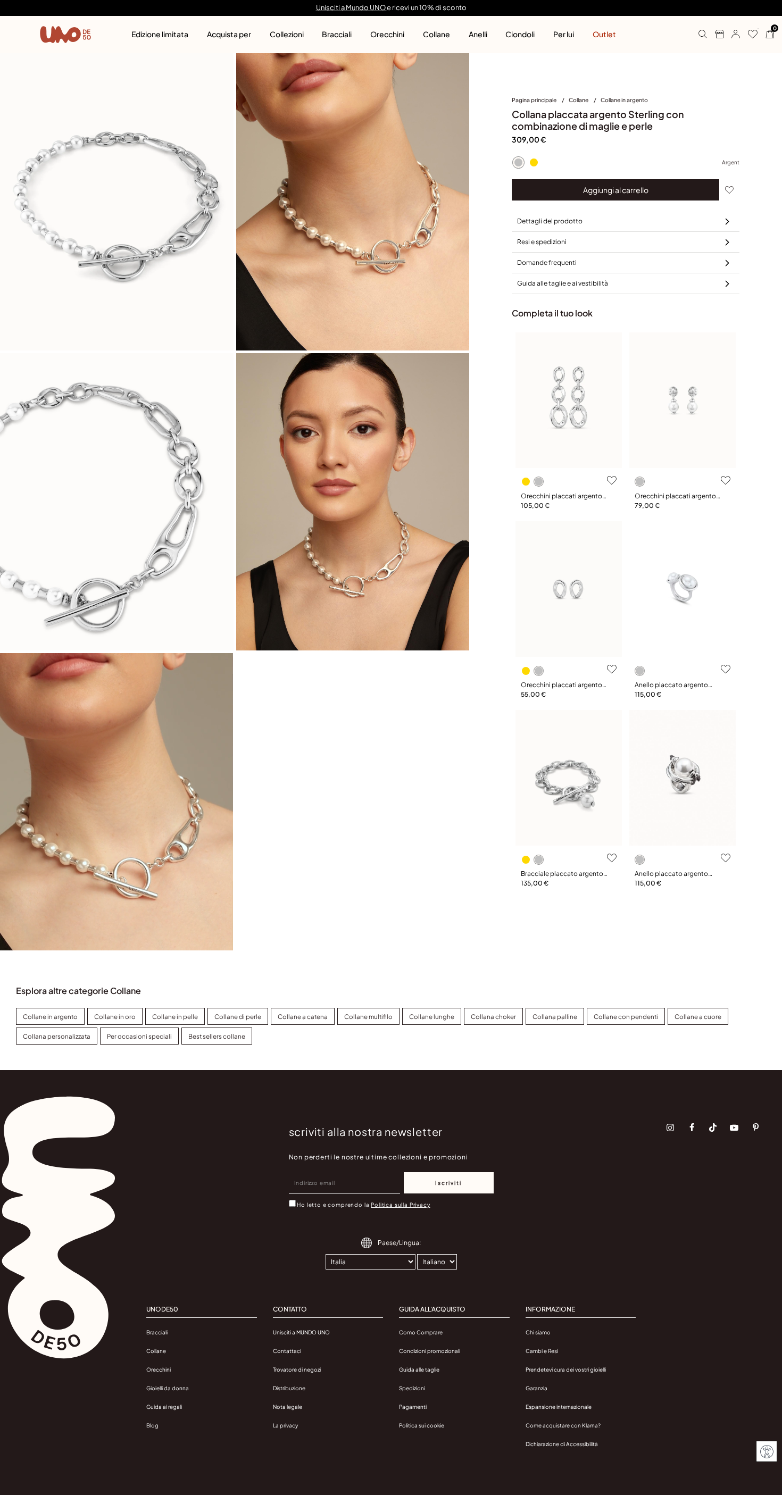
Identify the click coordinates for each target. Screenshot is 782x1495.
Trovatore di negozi (297, 1369)
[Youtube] (734, 1127)
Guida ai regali (164, 1407)
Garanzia (536, 1388)
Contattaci (287, 1351)
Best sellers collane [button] (216, 1036)
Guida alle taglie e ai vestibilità (562, 283)
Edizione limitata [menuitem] (159, 34)
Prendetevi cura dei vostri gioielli (566, 1369)
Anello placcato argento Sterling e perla (671, 874)
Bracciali (157, 1332)
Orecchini (158, 1369)
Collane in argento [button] (50, 1017)
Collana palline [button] (555, 1017)
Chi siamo (538, 1332)
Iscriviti (448, 1183)
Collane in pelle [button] (175, 1017)
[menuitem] (540, 102)
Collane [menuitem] (436, 34)
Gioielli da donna (167, 1388)
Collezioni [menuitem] (287, 34)
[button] (731, 34)
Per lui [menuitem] (563, 34)
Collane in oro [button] (115, 1017)
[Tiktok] (712, 1127)
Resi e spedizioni (542, 242)
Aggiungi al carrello (615, 190)
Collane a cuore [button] (698, 1017)
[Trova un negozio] (715, 34)
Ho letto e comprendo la (363, 1204)
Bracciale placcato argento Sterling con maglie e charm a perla (562, 874)
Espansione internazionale (559, 1407)
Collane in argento (624, 99)
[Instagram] (670, 1127)
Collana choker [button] (493, 1017)
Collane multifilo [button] (368, 1017)
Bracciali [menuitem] (337, 34)
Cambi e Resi (542, 1351)
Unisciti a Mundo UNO (351, 7)
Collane (579, 99)
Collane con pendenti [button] (626, 1017)
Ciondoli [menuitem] (520, 34)
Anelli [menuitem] (478, 34)
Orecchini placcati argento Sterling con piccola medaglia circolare (675, 496)
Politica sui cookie (421, 1425)
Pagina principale (535, 99)
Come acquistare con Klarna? (563, 1425)
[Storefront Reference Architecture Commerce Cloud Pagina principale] (65, 34)
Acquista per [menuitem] (229, 34)
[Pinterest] (755, 1127)
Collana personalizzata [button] (56, 1036)
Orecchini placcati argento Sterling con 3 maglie (561, 496)
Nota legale (287, 1407)
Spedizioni (412, 1388)
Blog (152, 1425)
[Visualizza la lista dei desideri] (749, 34)
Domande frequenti (547, 262)
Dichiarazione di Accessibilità (562, 1444)
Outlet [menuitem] (604, 34)
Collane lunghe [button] (431, 1017)
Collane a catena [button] (303, 1017)
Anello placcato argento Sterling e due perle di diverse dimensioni (678, 685)
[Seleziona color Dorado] (533, 162)
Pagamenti (413, 1407)
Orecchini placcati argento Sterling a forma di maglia (561, 685)
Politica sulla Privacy (400, 1204)
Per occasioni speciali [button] (139, 1036)
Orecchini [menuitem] (387, 34)
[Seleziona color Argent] (518, 162)
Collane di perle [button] (237, 1017)
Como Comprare (421, 1332)
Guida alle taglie (419, 1369)
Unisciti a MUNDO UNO (301, 1332)
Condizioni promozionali (429, 1351)
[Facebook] (691, 1127)
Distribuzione (289, 1388)
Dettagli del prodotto (550, 221)
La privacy (285, 1425)
